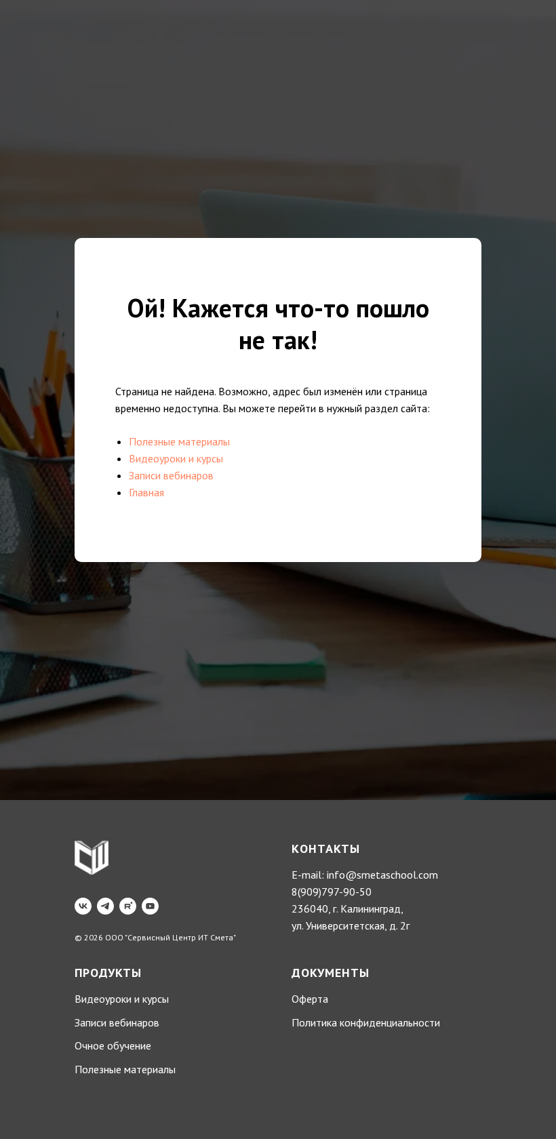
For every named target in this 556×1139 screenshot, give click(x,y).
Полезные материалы (179, 611)
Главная (146, 661)
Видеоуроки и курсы (176, 628)
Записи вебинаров (171, 645)
